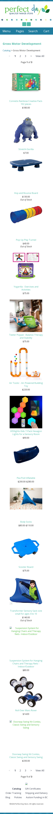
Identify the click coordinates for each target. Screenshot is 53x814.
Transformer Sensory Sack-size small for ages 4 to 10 (26, 612)
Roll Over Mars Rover (26, 710)
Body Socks (26, 521)
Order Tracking (13, 793)
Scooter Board (26, 566)
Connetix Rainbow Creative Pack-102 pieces (26, 103)
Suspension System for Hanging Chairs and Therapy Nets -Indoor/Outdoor (26, 663)
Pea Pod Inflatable (26, 477)
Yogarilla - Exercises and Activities (26, 288)
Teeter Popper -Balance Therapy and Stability (26, 336)
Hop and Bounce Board (26, 193)
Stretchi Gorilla (26, 149)
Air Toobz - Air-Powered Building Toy (26, 384)
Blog (7, 797)
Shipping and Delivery (36, 793)
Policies (18, 797)
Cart (46, 31)
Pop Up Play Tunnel (26, 239)
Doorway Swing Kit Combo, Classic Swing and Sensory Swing (26, 756)
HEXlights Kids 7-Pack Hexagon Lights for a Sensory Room (26, 433)
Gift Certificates (33, 788)
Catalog (7, 50)
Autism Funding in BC (37, 797)
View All (40, 56)
